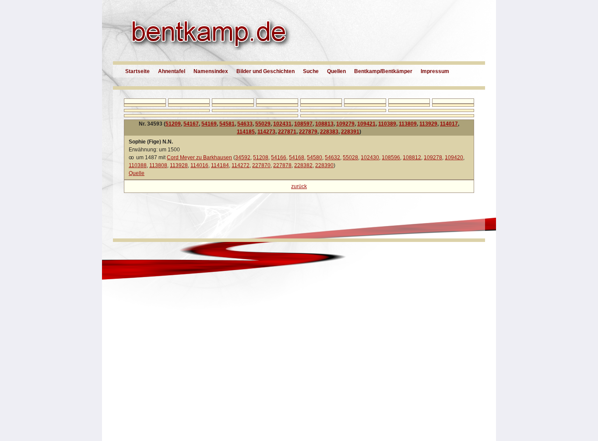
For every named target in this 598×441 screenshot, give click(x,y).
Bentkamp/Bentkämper (383, 71)
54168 (296, 157)
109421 (366, 124)
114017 (449, 124)
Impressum (435, 71)
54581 (227, 124)
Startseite (137, 71)
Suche (311, 71)
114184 (220, 165)
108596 (391, 157)
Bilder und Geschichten (265, 71)
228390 (324, 165)
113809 (408, 124)
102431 (282, 124)
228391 (350, 132)
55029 (263, 124)
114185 (246, 132)
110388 (138, 165)
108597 (303, 124)
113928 (179, 165)
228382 (303, 165)
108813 (324, 124)
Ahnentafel (171, 71)
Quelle (136, 173)
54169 (209, 124)
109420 (454, 157)
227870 (261, 165)
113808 (158, 165)
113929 (428, 124)
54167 (191, 124)
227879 (308, 132)
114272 (241, 165)
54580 (314, 157)
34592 (242, 157)
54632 (332, 157)
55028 (350, 157)
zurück (299, 186)
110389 (387, 124)
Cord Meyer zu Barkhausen (199, 157)
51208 (260, 157)
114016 (199, 165)
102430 (370, 157)
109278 (433, 157)
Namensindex (210, 71)
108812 (412, 157)
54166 (278, 157)
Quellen (336, 71)
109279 (345, 124)
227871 (287, 132)
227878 (282, 165)
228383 (329, 132)
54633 (245, 124)
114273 (266, 132)
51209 (173, 124)
